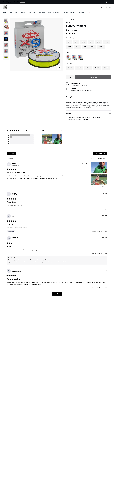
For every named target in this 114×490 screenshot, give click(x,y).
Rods (16, 12)
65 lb (85, 47)
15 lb (91, 42)
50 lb (77, 47)
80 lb (92, 47)
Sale (88, 12)
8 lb (76, 42)
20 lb (98, 42)
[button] (59, 68)
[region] (52, 139)
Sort (92, 158)
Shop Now (22, 2)
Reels (10, 12)
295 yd (97, 67)
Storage (65, 12)
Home (67, 19)
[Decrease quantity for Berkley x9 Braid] (67, 77)
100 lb (100, 47)
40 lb (69, 47)
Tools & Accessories (54, 12)
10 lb (83, 42)
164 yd (70, 67)
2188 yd (79, 67)
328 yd (88, 67)
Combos (22, 12)
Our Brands (81, 12)
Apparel (72, 12)
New (4, 12)
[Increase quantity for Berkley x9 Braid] (73, 77)
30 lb (106, 42)
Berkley (73, 19)
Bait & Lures (31, 12)
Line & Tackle (41, 12)
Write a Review (101, 153)
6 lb (69, 42)
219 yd (105, 67)
